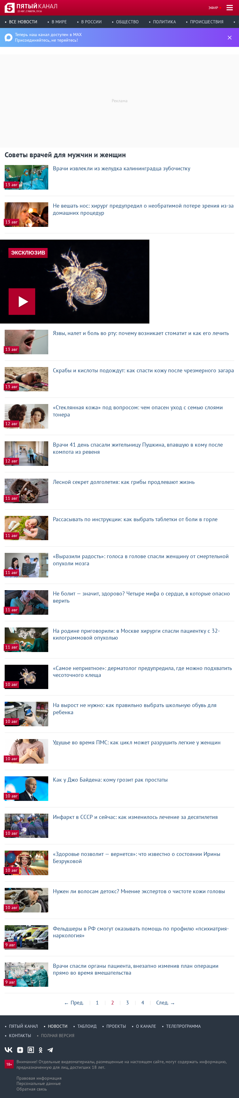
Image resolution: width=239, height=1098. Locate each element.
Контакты (20, 1035)
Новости (58, 1026)
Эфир (213, 7)
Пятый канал (23, 1026)
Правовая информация (39, 1078)
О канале (146, 1026)
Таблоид (86, 1026)
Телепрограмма (183, 1026)
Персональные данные (38, 1083)
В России (91, 22)
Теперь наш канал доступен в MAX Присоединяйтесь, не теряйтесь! (48, 37)
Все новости (23, 22)
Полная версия (57, 1035)
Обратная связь (31, 1089)
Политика (164, 22)
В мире (59, 22)
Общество (127, 22)
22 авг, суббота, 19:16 (29, 11)
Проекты (116, 1026)
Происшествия (206, 22)
